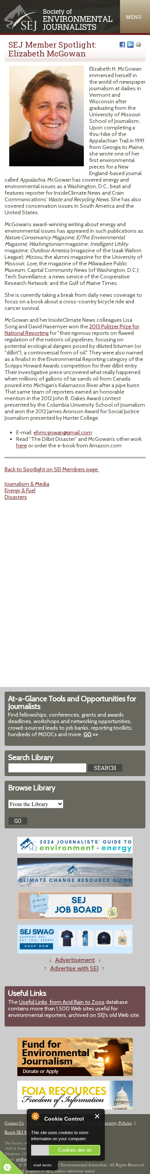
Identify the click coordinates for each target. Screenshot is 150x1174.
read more (42, 1164)
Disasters (16, 496)
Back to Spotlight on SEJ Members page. (52, 469)
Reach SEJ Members (23, 1132)
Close (97, 1116)
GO (87, 734)
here (21, 445)
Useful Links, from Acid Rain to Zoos (62, 1001)
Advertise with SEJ (74, 968)
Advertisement (75, 960)
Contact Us (14, 1123)
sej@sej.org (25, 1159)
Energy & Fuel (20, 490)
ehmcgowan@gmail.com (62, 432)
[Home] (59, 29)
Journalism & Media (27, 483)
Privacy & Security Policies (107, 1123)
